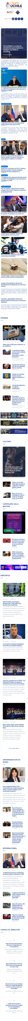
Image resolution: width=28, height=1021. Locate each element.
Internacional (10, 848)
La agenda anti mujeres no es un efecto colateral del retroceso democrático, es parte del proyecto (18, 353)
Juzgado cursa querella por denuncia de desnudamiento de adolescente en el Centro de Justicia (13, 284)
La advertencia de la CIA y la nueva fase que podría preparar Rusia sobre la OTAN (12, 123)
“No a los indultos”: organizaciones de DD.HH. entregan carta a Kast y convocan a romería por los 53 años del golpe (13, 190)
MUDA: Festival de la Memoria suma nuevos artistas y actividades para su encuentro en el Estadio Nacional (18, 555)
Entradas (8, 530)
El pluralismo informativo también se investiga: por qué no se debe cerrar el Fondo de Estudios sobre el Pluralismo (18, 400)
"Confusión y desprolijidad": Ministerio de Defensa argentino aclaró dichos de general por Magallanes (13, 300)
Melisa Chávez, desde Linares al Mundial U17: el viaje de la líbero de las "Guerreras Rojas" (13, 726)
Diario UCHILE (3, 172)
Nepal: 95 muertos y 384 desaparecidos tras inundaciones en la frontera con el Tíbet (18, 906)
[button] (5, 514)
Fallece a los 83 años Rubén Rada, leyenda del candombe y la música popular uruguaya (18, 484)
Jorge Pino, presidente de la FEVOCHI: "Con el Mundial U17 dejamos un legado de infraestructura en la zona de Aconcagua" (14, 682)
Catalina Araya (3, 91)
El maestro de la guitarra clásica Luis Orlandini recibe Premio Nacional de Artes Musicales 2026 (13, 469)
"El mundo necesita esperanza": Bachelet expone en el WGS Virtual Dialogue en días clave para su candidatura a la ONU (13, 88)
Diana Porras (6, 599)
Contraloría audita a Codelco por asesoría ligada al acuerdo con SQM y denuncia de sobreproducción (12, 276)
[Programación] (16, 19)
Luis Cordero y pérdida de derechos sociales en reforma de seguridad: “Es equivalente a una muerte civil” (14, 213)
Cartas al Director (10, 930)
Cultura (7, 441)
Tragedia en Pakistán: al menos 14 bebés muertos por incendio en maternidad (18, 895)
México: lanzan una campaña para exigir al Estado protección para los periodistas (12, 255)
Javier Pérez (3, 125)
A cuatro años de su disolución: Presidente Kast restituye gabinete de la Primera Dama (12, 234)
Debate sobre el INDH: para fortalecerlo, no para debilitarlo (14, 345)
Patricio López (6, 342)
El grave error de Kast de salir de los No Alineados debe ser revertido (18, 366)
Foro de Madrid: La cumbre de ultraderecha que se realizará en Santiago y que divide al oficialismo (13, 49)
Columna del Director (9, 327)
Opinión (4, 318)
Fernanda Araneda (7, 54)
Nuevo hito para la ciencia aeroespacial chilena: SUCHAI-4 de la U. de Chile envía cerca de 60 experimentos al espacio (18, 812)
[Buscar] (19, 19)
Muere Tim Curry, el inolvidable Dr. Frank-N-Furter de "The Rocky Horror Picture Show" (18, 495)
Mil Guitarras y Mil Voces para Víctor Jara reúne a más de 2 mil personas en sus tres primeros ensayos (18, 542)
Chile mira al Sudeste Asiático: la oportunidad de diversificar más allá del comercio (18, 917)
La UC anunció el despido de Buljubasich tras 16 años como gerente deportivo (13, 644)
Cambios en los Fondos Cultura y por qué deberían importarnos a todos (18, 376)
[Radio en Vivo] (13, 19)
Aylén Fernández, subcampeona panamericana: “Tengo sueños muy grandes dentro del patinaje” (12, 603)
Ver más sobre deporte (14, 748)
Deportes (5, 575)
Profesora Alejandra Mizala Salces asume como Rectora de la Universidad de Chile (17, 824)
